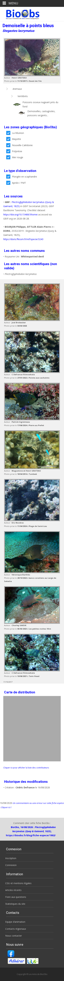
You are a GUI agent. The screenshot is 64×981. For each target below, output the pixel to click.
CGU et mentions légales (18, 883)
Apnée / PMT (19, 182)
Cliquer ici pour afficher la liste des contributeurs (26, 767)
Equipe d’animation (15, 921)
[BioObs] (20, 13)
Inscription (10, 858)
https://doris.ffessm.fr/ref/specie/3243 (23, 239)
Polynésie (17, 151)
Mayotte (16, 139)
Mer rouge (17, 157)
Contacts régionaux (15, 928)
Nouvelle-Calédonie (22, 145)
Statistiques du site (15, 903)
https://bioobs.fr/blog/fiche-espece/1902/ (31, 835)
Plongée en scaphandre (24, 176)
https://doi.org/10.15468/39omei (20, 214)
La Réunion (18, 132)
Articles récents (13, 890)
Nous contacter (13, 935)
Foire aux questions (15, 896)
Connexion (11, 865)
